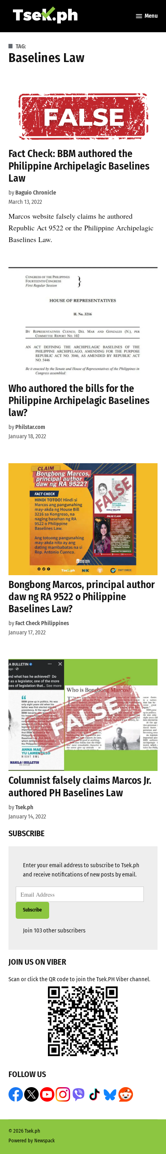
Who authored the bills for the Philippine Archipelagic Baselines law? (78, 400)
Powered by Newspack (31, 1140)
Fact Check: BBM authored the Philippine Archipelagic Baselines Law (78, 165)
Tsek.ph (24, 807)
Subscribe (32, 910)
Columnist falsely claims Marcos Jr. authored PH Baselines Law (79, 786)
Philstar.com (30, 427)
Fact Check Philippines (42, 623)
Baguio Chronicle (35, 192)
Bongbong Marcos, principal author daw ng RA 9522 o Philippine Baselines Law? (81, 596)
